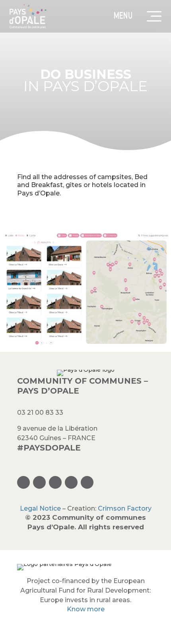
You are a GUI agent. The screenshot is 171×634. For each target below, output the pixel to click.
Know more (86, 609)
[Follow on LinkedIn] (71, 482)
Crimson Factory (125, 508)
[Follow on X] (55, 482)
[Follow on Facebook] (39, 482)
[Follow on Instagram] (23, 482)
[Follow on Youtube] (87, 482)
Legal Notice (40, 508)
